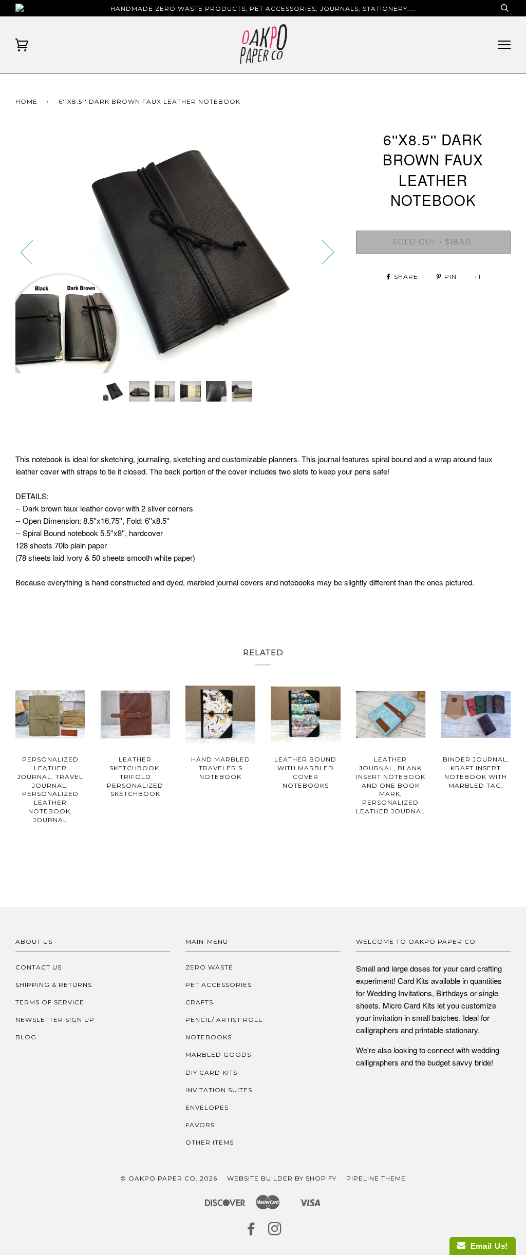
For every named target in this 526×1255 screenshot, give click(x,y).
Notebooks (208, 1037)
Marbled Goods (218, 1054)
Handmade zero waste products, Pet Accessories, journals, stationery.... (263, 8)
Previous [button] (32, 251)
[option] (178, 251)
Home (26, 101)
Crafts (199, 1002)
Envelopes (207, 1107)
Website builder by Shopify (281, 1178)
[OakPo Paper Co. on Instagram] (275, 1231)
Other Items (209, 1142)
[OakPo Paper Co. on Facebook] (251, 1231)
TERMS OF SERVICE (49, 1002)
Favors (200, 1125)
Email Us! (486, 1246)
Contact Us (38, 967)
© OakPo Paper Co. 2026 (168, 1178)
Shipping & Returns (53, 984)
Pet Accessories (218, 984)
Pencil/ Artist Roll (223, 1019)
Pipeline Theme (376, 1178)
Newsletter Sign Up (55, 1019)
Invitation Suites (218, 1090)
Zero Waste (209, 967)
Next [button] (322, 251)
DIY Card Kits (211, 1072)
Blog (25, 1037)
